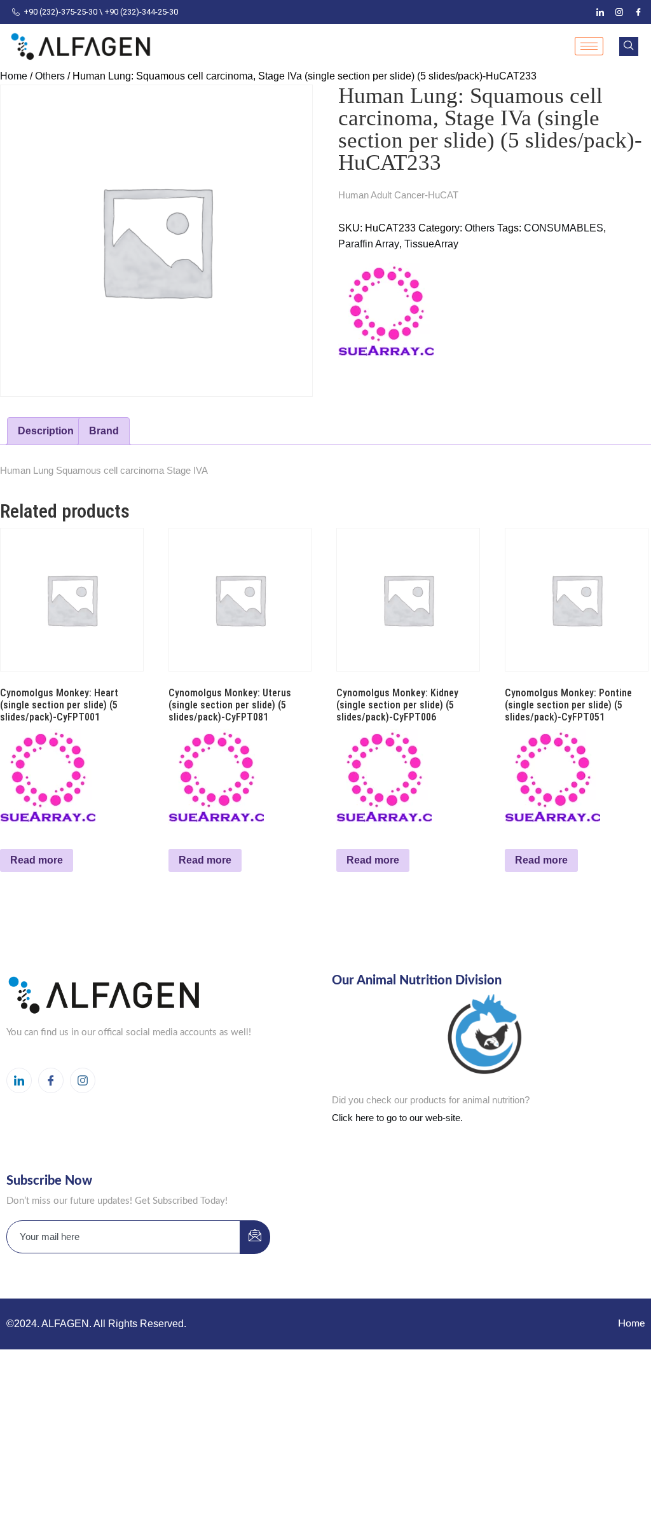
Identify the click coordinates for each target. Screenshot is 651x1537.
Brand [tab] (104, 430)
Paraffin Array (368, 243)
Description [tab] (46, 430)
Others (50, 76)
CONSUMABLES (563, 228)
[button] (628, 46)
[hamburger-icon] (589, 46)
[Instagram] (619, 12)
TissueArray (431, 243)
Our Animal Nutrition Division (417, 980)
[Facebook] (638, 12)
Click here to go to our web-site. (397, 1117)
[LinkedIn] (600, 12)
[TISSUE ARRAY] (386, 310)
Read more (36, 860)
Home (13, 76)
